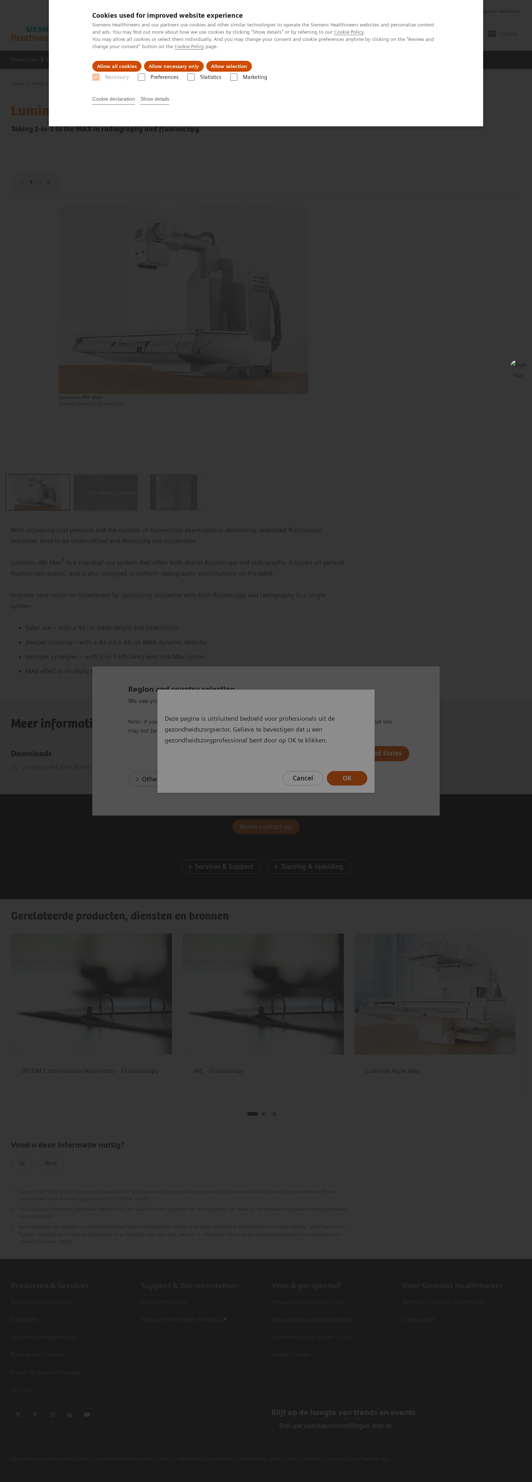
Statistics (210, 77)
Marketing (255, 77)
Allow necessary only (174, 66)
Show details (154, 99)
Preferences (164, 77)
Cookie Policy (348, 32)
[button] (519, 368)
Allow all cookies (117, 66)
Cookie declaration (113, 99)
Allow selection (229, 66)
